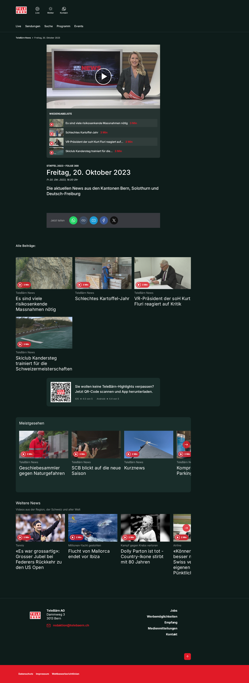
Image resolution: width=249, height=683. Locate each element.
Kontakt (171, 634)
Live (18, 26)
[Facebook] (104, 220)
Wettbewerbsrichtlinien (65, 673)
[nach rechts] (186, 444)
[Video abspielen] (103, 76)
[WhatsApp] (73, 220)
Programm (63, 26)
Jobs (173, 610)
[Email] (94, 220)
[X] (114, 220)
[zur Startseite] (21, 10)
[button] (83, 220)
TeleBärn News (23, 37)
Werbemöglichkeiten (162, 616)
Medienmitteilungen (162, 628)
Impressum (42, 673)
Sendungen (32, 26)
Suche (48, 26)
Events (78, 26)
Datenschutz (25, 673)
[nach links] (20, 444)
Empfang (170, 622)
